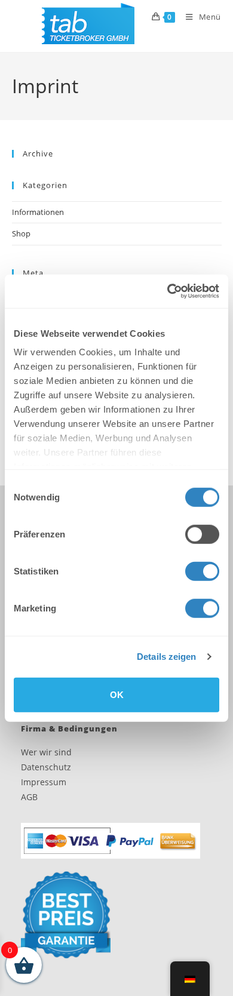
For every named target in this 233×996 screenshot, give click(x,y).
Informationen (38, 212)
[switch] (202, 533)
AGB (29, 797)
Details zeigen (166, 656)
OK (117, 694)
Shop (21, 233)
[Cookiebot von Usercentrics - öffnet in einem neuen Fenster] (167, 291)
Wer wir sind (46, 752)
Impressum (43, 782)
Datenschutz (46, 767)
